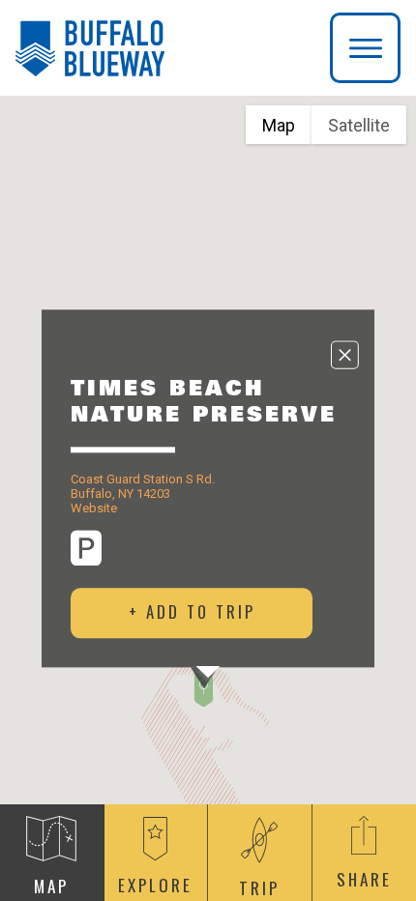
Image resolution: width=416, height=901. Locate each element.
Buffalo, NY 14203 (120, 493)
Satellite (359, 125)
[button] (203, 689)
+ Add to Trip (192, 611)
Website (94, 508)
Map (278, 125)
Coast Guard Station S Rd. (143, 479)
